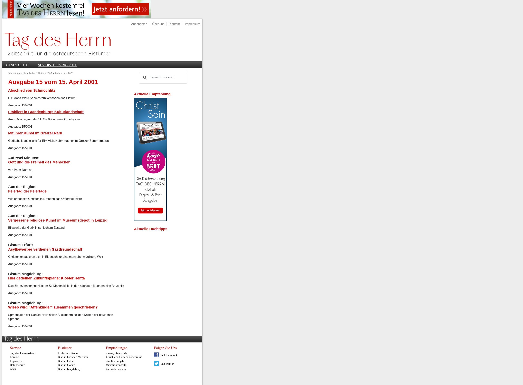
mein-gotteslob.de (116, 353)
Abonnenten (139, 24)
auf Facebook (169, 355)
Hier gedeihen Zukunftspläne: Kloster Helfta (46, 278)
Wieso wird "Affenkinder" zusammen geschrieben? (53, 307)
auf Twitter (167, 363)
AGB (13, 369)
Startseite (17, 65)
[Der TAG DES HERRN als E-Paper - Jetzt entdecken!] (150, 220)
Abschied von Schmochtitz (31, 90)
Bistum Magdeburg (69, 369)
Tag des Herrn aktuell (22, 353)
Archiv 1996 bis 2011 (57, 65)
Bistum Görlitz (66, 365)
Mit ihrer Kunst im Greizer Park (35, 133)
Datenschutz (17, 365)
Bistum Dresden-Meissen (73, 357)
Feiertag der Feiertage (27, 191)
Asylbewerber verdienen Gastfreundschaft (45, 249)
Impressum (192, 24)
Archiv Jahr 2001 (64, 73)
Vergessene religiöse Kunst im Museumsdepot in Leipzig (57, 220)
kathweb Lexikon (116, 369)
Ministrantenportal (116, 365)
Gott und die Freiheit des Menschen (39, 162)
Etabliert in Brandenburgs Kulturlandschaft (46, 112)
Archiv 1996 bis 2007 (40, 73)
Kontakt (175, 24)
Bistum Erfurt (66, 361)
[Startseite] (56, 59)
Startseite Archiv (17, 73)
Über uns (158, 24)
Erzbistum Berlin (68, 353)
